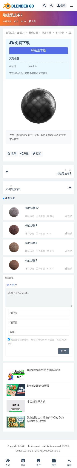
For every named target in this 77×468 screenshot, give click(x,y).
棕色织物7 (31, 260)
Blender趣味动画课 (38, 386)
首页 (22, 33)
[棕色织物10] (14, 212)
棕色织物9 (31, 225)
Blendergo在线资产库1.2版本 (44, 370)
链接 (38, 153)
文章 (23, 465)
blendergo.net (34, 446)
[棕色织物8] (14, 247)
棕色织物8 (31, 243)
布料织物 (7, 21)
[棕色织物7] (14, 265)
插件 (38, 465)
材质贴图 (33, 33)
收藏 (13, 153)
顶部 (69, 465)
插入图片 (12, 285)
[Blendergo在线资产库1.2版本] (16, 374)
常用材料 (46, 33)
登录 (63, 5)
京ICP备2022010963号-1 (47, 451)
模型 (54, 465)
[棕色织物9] (14, 230)
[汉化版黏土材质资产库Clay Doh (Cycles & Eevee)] (16, 422)
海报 (26, 153)
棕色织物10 (31, 208)
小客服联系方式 (36, 401)
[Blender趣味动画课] (16, 390)
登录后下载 (38, 50)
